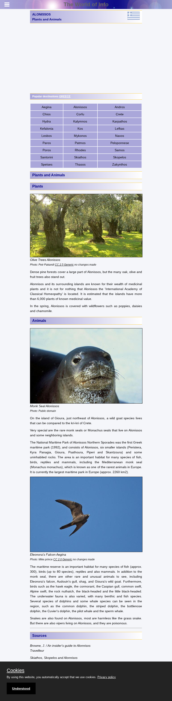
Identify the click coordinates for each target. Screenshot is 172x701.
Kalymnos (80, 121)
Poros (47, 150)
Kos (80, 128)
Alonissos (80, 107)
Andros (120, 107)
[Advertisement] (86, 58)
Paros (47, 143)
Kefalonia (46, 128)
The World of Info (86, 4)
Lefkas (119, 128)
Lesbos (46, 136)
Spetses (46, 164)
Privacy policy (106, 677)
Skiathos (80, 157)
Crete (120, 114)
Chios (47, 114)
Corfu (80, 114)
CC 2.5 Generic (64, 264)
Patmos (80, 143)
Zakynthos (119, 164)
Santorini (46, 157)
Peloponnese (119, 143)
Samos (120, 150)
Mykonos (80, 136)
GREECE (65, 96)
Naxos (119, 136)
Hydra (46, 121)
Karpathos (119, 121)
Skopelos (119, 157)
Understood (21, 688)
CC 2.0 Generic (62, 559)
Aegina (47, 107)
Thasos (80, 164)
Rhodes (80, 150)
